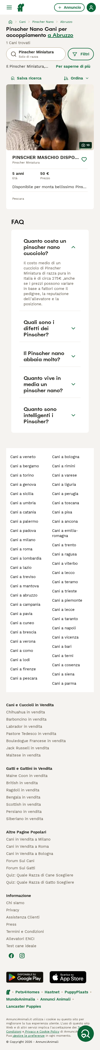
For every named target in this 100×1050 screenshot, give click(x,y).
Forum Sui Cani (20, 861)
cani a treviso (23, 576)
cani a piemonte (67, 600)
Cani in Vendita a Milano (28, 839)
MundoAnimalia (20, 999)
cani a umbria (23, 503)
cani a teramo (65, 582)
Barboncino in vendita (26, 719)
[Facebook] (11, 956)
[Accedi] (91, 7)
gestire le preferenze (28, 1035)
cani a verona (22, 641)
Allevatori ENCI (20, 938)
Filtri (85, 54)
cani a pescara (23, 678)
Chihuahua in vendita (25, 712)
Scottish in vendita (23, 804)
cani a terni (62, 655)
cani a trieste (64, 591)
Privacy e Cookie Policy (41, 1031)
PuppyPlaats (76, 992)
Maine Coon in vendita (26, 775)
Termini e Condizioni (25, 931)
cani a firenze (23, 669)
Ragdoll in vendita (22, 790)
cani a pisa (62, 512)
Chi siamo (15, 903)
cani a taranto (65, 619)
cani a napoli (64, 628)
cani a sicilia (21, 493)
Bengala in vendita (23, 797)
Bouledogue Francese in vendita (36, 741)
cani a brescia (23, 632)
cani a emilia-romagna (65, 533)
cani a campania (25, 604)
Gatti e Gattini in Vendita (29, 768)
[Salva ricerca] (85, 1033)
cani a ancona (65, 521)
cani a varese (64, 475)
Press (11, 924)
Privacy (12, 910)
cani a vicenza (65, 637)
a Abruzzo (60, 35)
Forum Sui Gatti (20, 868)
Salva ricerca (29, 78)
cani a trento (64, 545)
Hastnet (52, 992)
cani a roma (21, 549)
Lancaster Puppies (23, 1006)
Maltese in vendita (23, 755)
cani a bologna (65, 457)
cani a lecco (63, 572)
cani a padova (23, 530)
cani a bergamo (24, 466)
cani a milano (22, 540)
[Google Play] (24, 977)
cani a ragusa (64, 554)
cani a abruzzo (23, 595)
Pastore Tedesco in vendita (31, 733)
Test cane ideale (21, 946)
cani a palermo (24, 521)
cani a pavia (21, 613)
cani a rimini (63, 466)
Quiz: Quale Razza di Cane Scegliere (39, 875)
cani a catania (23, 512)
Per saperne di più (73, 66)
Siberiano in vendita (24, 818)
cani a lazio (21, 567)
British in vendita (22, 783)
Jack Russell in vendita (27, 748)
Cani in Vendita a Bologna (29, 853)
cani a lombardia (25, 558)
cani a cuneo (22, 623)
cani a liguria (64, 484)
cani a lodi (20, 660)
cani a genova (23, 484)
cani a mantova (24, 586)
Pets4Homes (27, 992)
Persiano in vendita (24, 811)
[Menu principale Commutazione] (9, 7)
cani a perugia (65, 493)
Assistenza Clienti (22, 917)
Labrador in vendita (24, 726)
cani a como (21, 650)
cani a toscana (65, 503)
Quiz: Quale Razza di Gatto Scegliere (40, 882)
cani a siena (63, 674)
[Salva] (84, 159)
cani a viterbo (65, 563)
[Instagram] (22, 956)
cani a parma (64, 683)
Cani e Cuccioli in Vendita (30, 705)
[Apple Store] (67, 977)
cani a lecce (63, 609)
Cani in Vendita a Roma (27, 846)
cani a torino (22, 475)
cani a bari (62, 646)
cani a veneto (23, 457)
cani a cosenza (66, 665)
